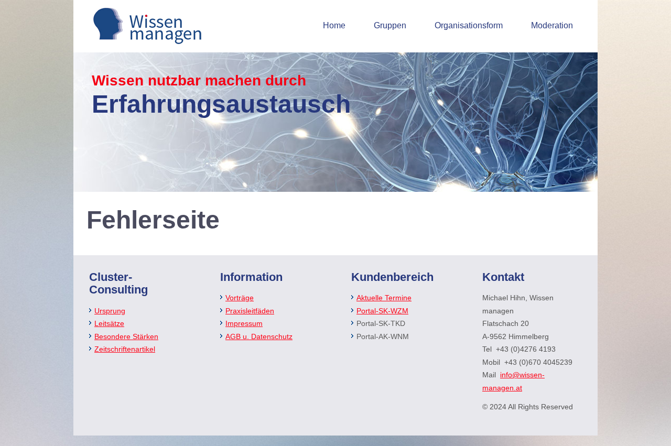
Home (334, 25)
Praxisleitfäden (249, 311)
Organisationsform (469, 25)
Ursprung (109, 311)
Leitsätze (109, 323)
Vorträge (239, 297)
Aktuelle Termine (384, 297)
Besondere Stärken (126, 336)
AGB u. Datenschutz (259, 336)
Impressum (244, 323)
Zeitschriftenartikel (124, 349)
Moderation (552, 25)
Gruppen (390, 25)
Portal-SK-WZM (382, 311)
